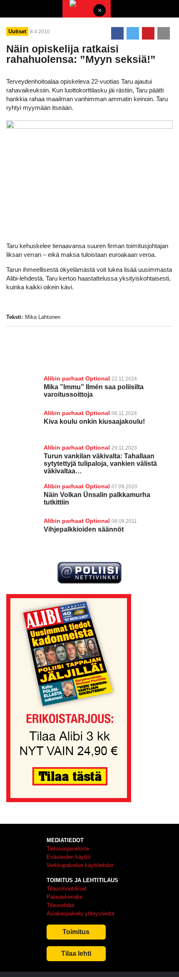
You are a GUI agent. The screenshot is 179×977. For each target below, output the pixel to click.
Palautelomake (64, 897)
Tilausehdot (61, 905)
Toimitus (76, 931)
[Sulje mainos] (99, 11)
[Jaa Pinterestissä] (148, 33)
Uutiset (17, 31)
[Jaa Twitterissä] (133, 33)
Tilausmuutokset (67, 888)
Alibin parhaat (64, 378)
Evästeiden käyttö (68, 857)
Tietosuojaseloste (68, 848)
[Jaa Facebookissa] (117, 33)
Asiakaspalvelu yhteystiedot (80, 913)
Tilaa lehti (76, 953)
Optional (97, 378)
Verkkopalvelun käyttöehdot (80, 865)
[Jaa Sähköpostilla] (163, 33)
